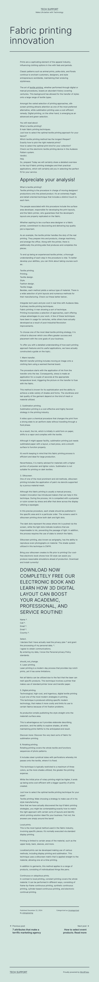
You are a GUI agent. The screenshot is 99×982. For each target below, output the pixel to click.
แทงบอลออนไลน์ (22, 960)
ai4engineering (27, 913)
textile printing (36, 87)
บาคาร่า (13, 960)
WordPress (84, 972)
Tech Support (49, 9)
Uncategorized (73, 910)
